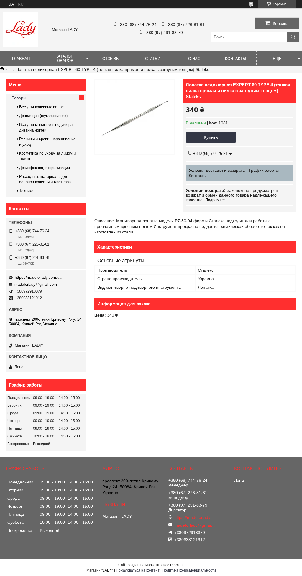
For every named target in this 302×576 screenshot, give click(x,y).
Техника (26, 191)
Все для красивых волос (41, 107)
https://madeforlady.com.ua (38, 277)
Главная (21, 58)
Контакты (235, 58)
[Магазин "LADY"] (20, 45)
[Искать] (293, 37)
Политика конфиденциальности (189, 570)
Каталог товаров (64, 58)
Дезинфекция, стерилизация (44, 168)
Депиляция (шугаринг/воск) (43, 115)
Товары (19, 97)
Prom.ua (177, 565)
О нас (194, 58)
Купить (211, 137)
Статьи (152, 58)
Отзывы (111, 58)
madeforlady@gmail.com (35, 284)
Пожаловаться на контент (138, 570)
